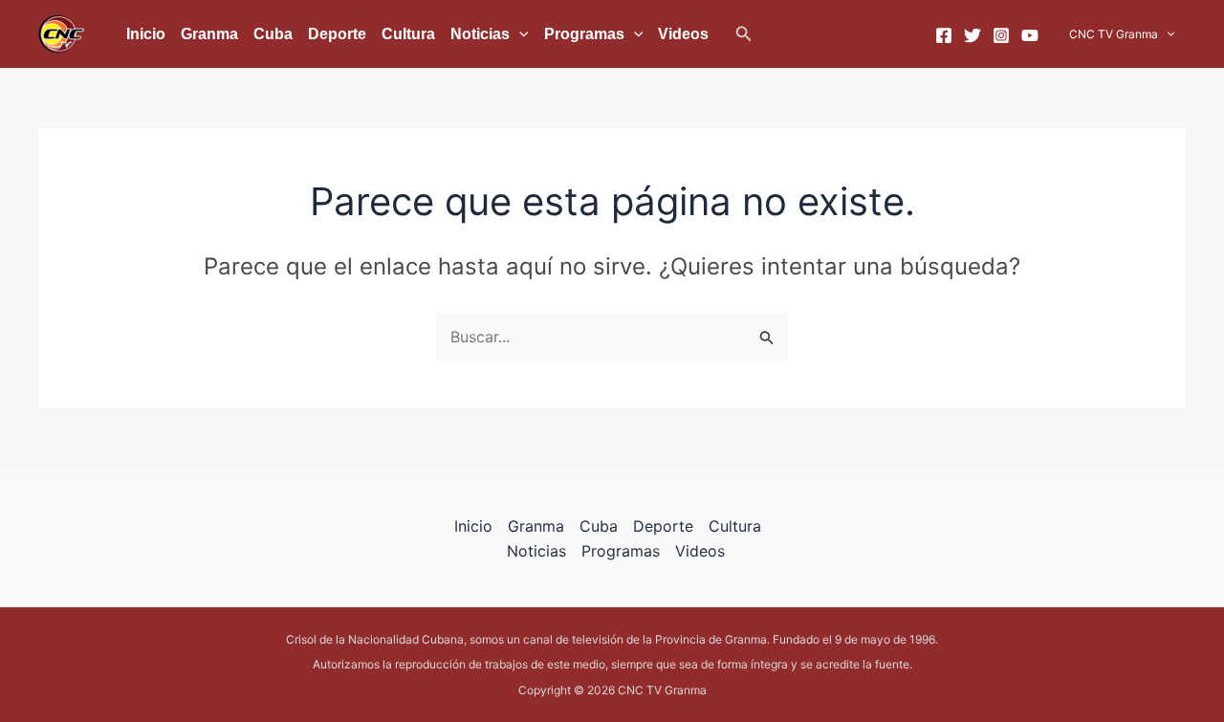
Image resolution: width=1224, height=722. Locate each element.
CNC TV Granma (1113, 34)
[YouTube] (1029, 35)
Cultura (408, 34)
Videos (683, 34)
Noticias (480, 34)
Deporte (337, 34)
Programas (584, 34)
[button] (744, 34)
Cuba (273, 34)
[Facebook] (943, 35)
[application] (519, 34)
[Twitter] (972, 35)
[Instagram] (1001, 35)
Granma (209, 34)
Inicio (145, 34)
